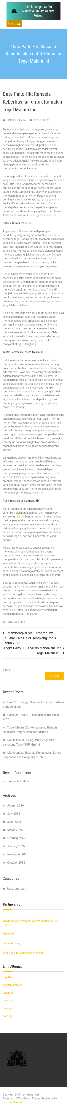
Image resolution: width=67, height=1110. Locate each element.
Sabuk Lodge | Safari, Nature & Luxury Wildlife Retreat (38, 11)
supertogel (9, 952)
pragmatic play (11, 920)
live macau (47, 920)
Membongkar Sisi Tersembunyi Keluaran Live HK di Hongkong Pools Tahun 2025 (29, 638)
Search (7, 669)
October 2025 (16, 862)
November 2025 (17, 854)
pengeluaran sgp (13, 984)
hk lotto (20, 516)
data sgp (8, 1016)
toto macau (23, 952)
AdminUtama (42, 120)
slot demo (9, 934)
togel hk (7, 977)
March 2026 (15, 830)
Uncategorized (16, 621)
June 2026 (14, 822)
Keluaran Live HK (30, 920)
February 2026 (16, 838)
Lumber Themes (12, 1102)
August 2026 (15, 805)
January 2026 (16, 846)
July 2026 (13, 813)
